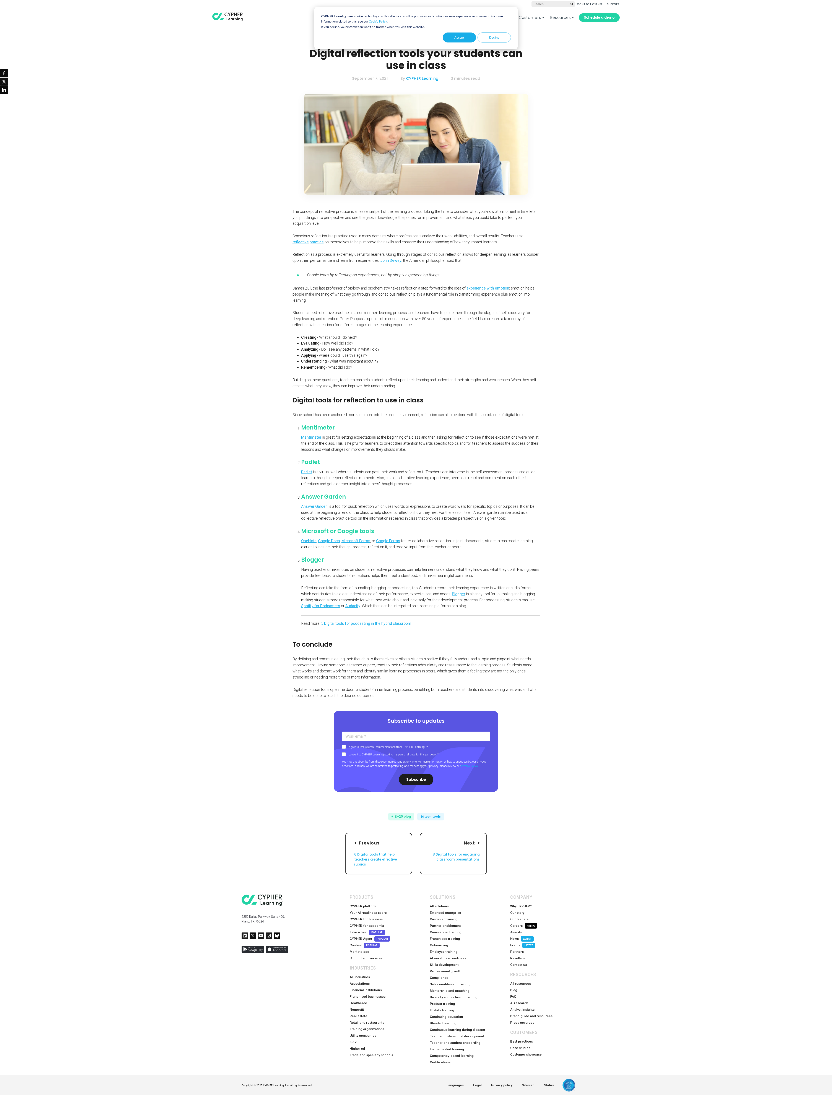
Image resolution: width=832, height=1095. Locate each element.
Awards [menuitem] (516, 932)
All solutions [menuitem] (439, 906)
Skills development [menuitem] (444, 965)
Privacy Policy (469, 766)
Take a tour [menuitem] (366, 932)
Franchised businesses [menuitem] (367, 997)
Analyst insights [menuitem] (522, 1010)
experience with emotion (487, 288)
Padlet (306, 472)
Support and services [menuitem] (366, 958)
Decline (494, 37)
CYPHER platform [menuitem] (363, 906)
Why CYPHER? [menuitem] (521, 906)
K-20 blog (403, 816)
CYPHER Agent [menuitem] (369, 939)
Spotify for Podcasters (320, 606)
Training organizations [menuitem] (367, 1029)
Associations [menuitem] (360, 984)
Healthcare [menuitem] (358, 1003)
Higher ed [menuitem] (357, 1049)
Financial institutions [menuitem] (366, 990)
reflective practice (308, 242)
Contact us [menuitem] (518, 965)
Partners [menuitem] (517, 952)
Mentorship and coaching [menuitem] (450, 991)
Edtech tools (431, 816)
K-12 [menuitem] (353, 1042)
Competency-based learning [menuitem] (452, 1056)
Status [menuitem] (549, 1085)
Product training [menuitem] (442, 1004)
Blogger (458, 594)
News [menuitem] (520, 939)
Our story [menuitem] (517, 913)
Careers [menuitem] (522, 926)
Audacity (352, 606)
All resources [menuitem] (520, 984)
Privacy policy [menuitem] (501, 1085)
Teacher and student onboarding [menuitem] (455, 1043)
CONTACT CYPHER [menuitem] (590, 4)
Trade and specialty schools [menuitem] (371, 1055)
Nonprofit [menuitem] (357, 1010)
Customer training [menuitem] (444, 919)
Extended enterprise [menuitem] (445, 913)
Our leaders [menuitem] (519, 919)
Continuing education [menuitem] (446, 1017)
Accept (459, 37)
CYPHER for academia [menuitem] (367, 926)
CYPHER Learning (422, 78)
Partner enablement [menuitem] (445, 926)
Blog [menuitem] (513, 990)
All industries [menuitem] (360, 977)
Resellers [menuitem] (517, 958)
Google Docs (329, 541)
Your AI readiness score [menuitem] (368, 913)
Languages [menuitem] (455, 1085)
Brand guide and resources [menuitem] (531, 1016)
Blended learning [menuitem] (443, 1023)
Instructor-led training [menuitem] (447, 1049)
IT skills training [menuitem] (442, 1010)
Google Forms (388, 541)
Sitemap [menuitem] (528, 1085)
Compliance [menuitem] (439, 978)
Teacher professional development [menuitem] (457, 1036)
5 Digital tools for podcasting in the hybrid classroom (366, 623)
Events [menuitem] (521, 945)
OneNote (309, 541)
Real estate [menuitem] (358, 1016)
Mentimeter (311, 437)
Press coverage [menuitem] (522, 1023)
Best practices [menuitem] (521, 1041)
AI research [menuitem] (519, 1003)
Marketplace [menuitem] (359, 952)
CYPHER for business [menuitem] (366, 919)
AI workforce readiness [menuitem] (448, 958)
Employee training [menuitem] (443, 952)
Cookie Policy (378, 21)
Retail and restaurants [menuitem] (367, 1023)
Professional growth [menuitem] (445, 971)
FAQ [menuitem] (513, 997)
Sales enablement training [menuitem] (450, 984)
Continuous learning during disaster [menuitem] (457, 1030)
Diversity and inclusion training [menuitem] (453, 997)
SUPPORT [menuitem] (613, 4)
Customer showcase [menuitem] (526, 1054)
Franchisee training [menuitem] (445, 939)
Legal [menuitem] (477, 1085)
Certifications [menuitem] (440, 1062)
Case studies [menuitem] (520, 1048)
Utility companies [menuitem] (363, 1036)
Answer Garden (314, 506)
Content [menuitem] (363, 945)
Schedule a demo (599, 17)
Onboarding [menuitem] (439, 945)
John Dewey (390, 260)
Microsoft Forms (355, 541)
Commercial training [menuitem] (445, 932)
